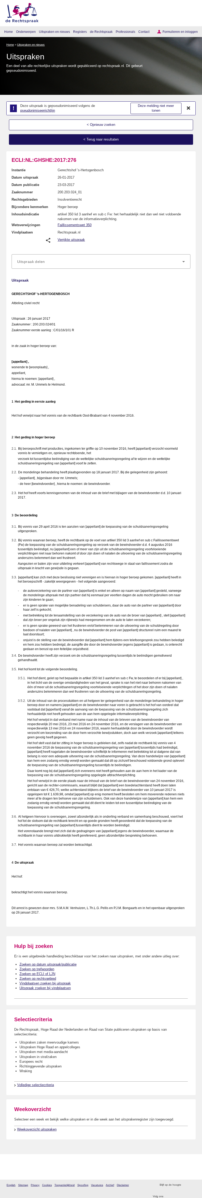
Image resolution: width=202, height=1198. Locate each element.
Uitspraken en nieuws (54, 31)
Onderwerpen (26, 31)
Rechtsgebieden (25, 199)
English (11, 1185)
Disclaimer (123, 1185)
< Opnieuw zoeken (101, 125)
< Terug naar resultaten (101, 139)
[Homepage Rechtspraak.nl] (20, 12)
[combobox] (101, 261)
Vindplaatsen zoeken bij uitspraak (45, 983)
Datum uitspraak (25, 177)
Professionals (125, 31)
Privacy (35, 1185)
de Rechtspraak (101, 31)
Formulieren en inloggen (180, 31)
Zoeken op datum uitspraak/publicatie (48, 964)
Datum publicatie (25, 185)
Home (8, 31)
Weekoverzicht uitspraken (37, 1129)
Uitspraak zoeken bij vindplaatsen (45, 988)
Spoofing (82, 1185)
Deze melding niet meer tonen (156, 108)
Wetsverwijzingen (26, 225)
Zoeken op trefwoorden (36, 969)
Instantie (19, 170)
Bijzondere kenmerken (30, 207)
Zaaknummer (22, 192)
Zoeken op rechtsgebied (37, 979)
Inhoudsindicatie (25, 214)
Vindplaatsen (22, 232)
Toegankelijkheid (64, 1185)
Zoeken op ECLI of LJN (37, 974)
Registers (80, 31)
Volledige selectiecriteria (35, 1085)
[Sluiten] (188, 108)
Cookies (47, 1185)
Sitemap (23, 1185)
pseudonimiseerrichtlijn (37, 110)
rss (186, 1185)
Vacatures (97, 1185)
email (192, 1185)
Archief (110, 1185)
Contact (143, 31)
